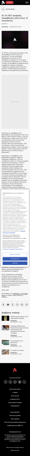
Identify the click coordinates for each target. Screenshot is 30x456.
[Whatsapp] (22, 304)
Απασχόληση (15, 406)
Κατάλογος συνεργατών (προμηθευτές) (13, 249)
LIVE (10, 2)
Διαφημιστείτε (15, 399)
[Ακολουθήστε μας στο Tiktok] (10, 382)
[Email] (26, 304)
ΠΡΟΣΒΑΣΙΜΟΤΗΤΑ (15, 432)
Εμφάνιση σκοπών (15, 254)
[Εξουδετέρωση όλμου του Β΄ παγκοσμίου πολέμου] (5, 318)
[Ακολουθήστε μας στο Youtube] (19, 382)
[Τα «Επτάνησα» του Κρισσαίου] (5, 342)
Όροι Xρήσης (15, 419)
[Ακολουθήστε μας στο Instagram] (15, 382)
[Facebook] (3, 304)
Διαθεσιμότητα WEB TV (15, 425)
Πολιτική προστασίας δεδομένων (15, 422)
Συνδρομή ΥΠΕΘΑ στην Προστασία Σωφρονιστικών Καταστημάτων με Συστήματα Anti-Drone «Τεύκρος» (19, 329)
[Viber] (17, 304)
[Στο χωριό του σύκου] (5, 352)
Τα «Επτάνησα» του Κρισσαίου (16, 341)
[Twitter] (12, 304)
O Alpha (15, 392)
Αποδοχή (15, 263)
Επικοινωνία (15, 396)
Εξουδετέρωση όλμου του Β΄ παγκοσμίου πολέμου (19, 317)
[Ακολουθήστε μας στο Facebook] (5, 382)
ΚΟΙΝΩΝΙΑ (5, 27)
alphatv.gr (16, 293)
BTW (18, 450)
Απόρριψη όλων (15, 258)
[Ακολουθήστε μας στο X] (24, 382)
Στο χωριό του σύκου (17, 350)
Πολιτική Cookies (15, 415)
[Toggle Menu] (26, 2)
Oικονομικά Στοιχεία (15, 402)
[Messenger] (8, 304)
